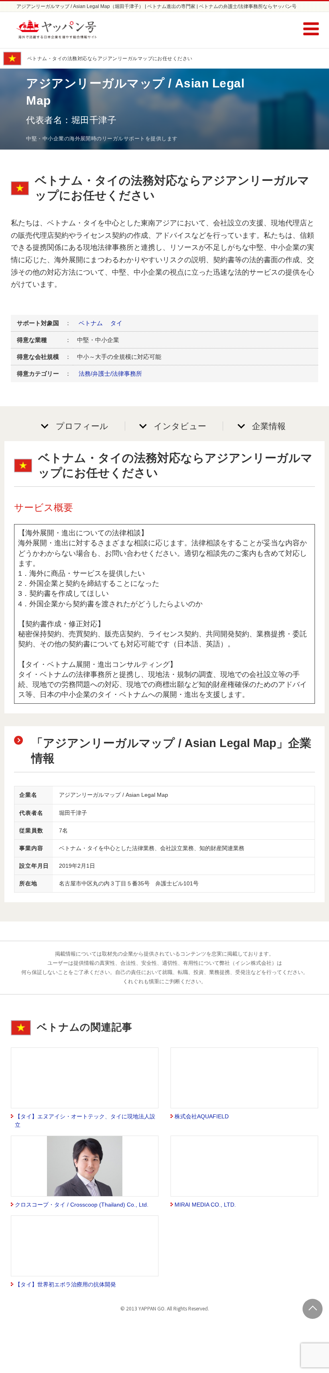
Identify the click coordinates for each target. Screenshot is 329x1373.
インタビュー (180, 426)
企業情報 (269, 426)
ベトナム (91, 323)
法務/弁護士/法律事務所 (110, 373)
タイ (116, 323)
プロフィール (82, 426)
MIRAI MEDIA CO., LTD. (205, 1204)
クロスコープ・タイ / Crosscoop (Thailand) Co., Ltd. (81, 1204)
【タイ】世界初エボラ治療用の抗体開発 (65, 1284)
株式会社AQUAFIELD (202, 1116)
